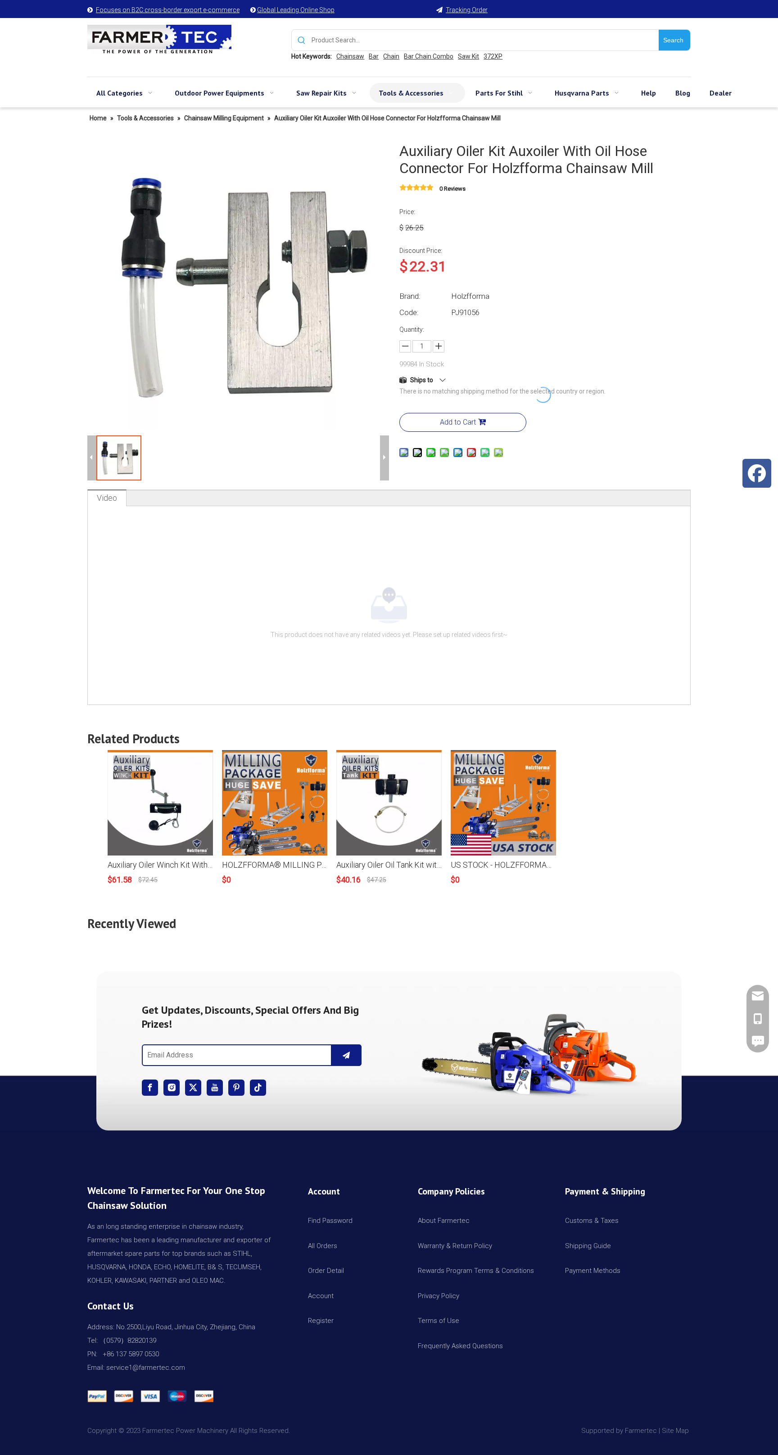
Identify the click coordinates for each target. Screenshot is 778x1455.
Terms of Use (438, 1321)
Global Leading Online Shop (296, 10)
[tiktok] (258, 1088)
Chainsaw (350, 56)
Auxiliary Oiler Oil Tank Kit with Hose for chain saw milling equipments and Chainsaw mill (389, 864)
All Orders (322, 1246)
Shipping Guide (588, 1246)
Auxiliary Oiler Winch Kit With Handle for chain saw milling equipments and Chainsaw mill (160, 864)
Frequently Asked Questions (460, 1346)
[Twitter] (193, 1088)
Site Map (676, 1431)
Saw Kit (468, 56)
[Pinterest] (236, 1088)
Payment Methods (592, 1271)
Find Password (330, 1221)
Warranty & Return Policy (455, 1246)
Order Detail (326, 1271)
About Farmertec (444, 1221)
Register (321, 1321)
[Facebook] (150, 1088)
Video (107, 498)
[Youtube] (215, 1088)
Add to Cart (458, 422)
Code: (409, 312)
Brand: (410, 296)
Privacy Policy (438, 1296)
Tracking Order (467, 10)
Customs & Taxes (592, 1221)
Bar (374, 56)
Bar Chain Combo (428, 56)
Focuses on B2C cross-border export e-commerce (168, 10)
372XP (493, 56)
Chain (391, 56)
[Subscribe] (346, 1055)
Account (321, 1296)
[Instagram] (171, 1088)
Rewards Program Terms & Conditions (476, 1271)
